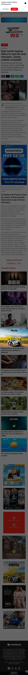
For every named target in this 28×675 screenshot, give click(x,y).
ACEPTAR (14, 9)
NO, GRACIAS (6, 9)
